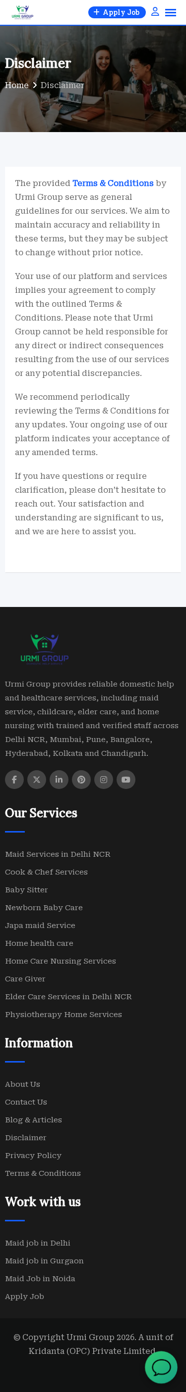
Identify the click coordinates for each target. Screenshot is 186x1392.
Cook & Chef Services (46, 872)
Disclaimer (26, 1137)
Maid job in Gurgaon (44, 1260)
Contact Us (26, 1102)
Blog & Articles (33, 1119)
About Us (22, 1084)
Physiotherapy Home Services (63, 1014)
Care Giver (25, 978)
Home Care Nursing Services (60, 961)
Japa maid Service (40, 925)
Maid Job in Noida (40, 1278)
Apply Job (24, 1296)
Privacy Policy (33, 1155)
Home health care (39, 943)
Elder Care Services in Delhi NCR (68, 996)
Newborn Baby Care (44, 907)
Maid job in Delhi (37, 1243)
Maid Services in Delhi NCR (58, 854)
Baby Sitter (26, 889)
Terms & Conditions (43, 1173)
